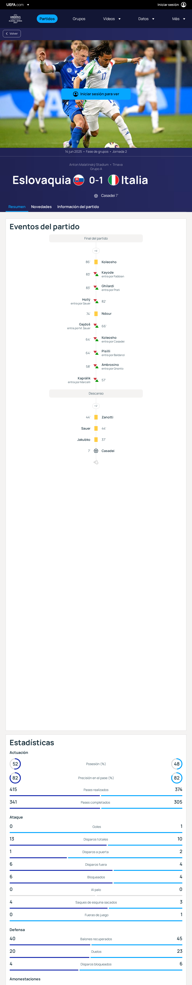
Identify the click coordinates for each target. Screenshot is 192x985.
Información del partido (78, 207)
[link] (47, 18)
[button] (112, 18)
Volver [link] (14, 33)
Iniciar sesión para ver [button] (99, 93)
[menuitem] (50, 18)
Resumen (17, 207)
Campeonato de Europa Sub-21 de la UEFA (15, 18)
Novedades (41, 207)
